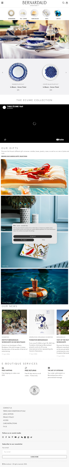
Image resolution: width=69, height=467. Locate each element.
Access (5, 420)
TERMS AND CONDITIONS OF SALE (14, 411)
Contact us (7, 408)
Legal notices (8, 414)
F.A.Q (5, 426)
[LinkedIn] (9, 437)
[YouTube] (15, 437)
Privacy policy (8, 417)
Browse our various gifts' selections (14, 156)
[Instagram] (2, 437)
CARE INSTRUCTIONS (10, 423)
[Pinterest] (12, 437)
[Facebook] (6, 437)
